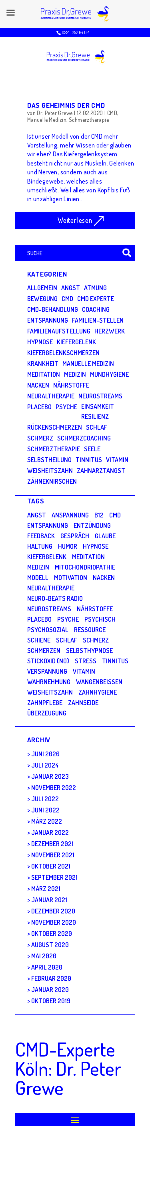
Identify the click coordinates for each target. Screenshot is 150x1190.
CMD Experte (95, 299)
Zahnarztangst (101, 471)
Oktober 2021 (50, 866)
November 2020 (53, 922)
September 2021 (54, 877)
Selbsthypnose (89, 651)
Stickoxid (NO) (48, 661)
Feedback (41, 536)
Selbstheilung (49, 460)
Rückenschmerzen (54, 427)
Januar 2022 (50, 832)
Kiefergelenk (76, 342)
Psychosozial (47, 630)
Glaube (105, 536)
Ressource (90, 630)
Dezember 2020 (53, 911)
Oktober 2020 (51, 933)
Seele (92, 449)
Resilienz (95, 416)
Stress (85, 661)
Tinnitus (89, 460)
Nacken (38, 385)
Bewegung (42, 299)
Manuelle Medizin (46, 119)
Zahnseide (83, 703)
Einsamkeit (97, 406)
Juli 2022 (45, 799)
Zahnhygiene (97, 692)
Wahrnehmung (48, 682)
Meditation (43, 374)
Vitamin (117, 460)
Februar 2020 (51, 978)
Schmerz (40, 438)
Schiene (38, 640)
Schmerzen (43, 651)
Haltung (39, 546)
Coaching (96, 309)
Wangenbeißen (99, 682)
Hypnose (40, 342)
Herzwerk (109, 331)
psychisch (100, 619)
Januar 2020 (50, 990)
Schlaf (96, 427)
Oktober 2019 (50, 1001)
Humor (67, 546)
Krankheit (42, 364)
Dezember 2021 (52, 844)
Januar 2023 (50, 776)
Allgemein (42, 288)
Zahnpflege (44, 703)
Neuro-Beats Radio (55, 598)
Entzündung (92, 525)
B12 (99, 515)
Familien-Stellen (98, 320)
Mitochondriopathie (85, 567)
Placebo (39, 407)
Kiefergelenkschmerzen (63, 353)
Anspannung (70, 515)
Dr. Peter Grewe (54, 112)
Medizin (75, 374)
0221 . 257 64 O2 (75, 32)
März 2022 (46, 821)
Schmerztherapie (89, 119)
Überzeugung (46, 713)
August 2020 (50, 945)
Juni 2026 (45, 754)
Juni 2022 (45, 810)
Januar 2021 (49, 900)
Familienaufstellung (58, 331)
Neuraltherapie (50, 396)
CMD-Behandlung (52, 309)
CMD (112, 112)
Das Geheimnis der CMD (66, 105)
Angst (70, 288)
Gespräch (74, 536)
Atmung (95, 288)
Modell (37, 578)
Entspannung (47, 320)
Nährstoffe (71, 385)
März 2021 (45, 889)
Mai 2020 (43, 956)
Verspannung (47, 671)
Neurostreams (100, 396)
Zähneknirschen (52, 481)
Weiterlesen (75, 220)
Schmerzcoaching (84, 438)
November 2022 (53, 788)
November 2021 (52, 855)
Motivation (70, 578)
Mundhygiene (109, 374)
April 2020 (46, 967)
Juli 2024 (45, 765)
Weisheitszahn (50, 471)
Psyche (66, 407)
